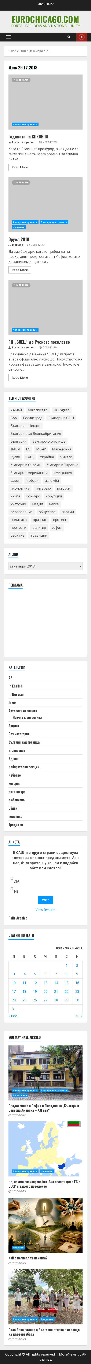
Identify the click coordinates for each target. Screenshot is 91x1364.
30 (77, 1000)
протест (59, 519)
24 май (16, 410)
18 (24, 991)
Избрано (14, 775)
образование (22, 511)
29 (67, 1000)
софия (57, 527)
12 (35, 982)
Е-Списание (16, 750)
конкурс (33, 496)
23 (77, 991)
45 (10, 677)
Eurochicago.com (45, 19)
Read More (20, 167)
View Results (45, 909)
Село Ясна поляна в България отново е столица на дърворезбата (45, 1296)
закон (15, 480)
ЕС (28, 449)
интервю (43, 488)
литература (16, 791)
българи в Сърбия (25, 464)
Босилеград (32, 418)
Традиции (15, 824)
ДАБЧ (15, 449)
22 (67, 991)
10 (14, 982)
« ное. (13, 1015)
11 (24, 982)
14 (56, 982)
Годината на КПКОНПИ (45, 102)
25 (24, 1000)
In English (61, 410)
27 (45, 1000)
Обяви (12, 808)
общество (47, 511)
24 (14, 1000)
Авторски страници (25, 124)
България (18, 441)
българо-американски (29, 472)
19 (35, 991)
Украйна (47, 457)
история (63, 488)
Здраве (13, 758)
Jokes (12, 702)
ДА (16, 881)
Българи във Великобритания (36, 433)
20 (45, 991)
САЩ (30, 457)
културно (18, 504)
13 (45, 982)
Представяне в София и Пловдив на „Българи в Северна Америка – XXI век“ (45, 1072)
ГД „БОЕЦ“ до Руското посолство (45, 307)
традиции (38, 535)
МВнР (41, 449)
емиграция (63, 472)
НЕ (16, 891)
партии (68, 511)
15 (67, 982)
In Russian (15, 694)
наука (54, 504)
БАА (14, 418)
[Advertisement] (40, 624)
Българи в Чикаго (25, 425)
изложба (52, 480)
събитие (17, 535)
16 (77, 982)
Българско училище (48, 441)
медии (37, 504)
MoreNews (68, 1354)
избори (32, 480)
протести (18, 527)
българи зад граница (54, 222)
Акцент (13, 725)
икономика (20, 488)
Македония (61, 449)
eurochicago (38, 410)
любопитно (16, 799)
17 (14, 991)
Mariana (17, 245)
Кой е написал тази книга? (45, 1225)
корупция (54, 496)
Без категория (19, 733)
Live (81, 37)
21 (56, 991)
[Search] (69, 37)
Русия (15, 457)
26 (35, 1000)
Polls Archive (17, 918)
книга (15, 496)
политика (19, 227)
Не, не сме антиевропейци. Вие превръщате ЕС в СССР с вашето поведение (45, 1148)
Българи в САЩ (61, 418)
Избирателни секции (23, 766)
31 (14, 1008)
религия (39, 527)
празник (40, 519)
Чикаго (66, 457)
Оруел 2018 (45, 204)
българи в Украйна (62, 464)
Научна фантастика (27, 717)
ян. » (79, 1015)
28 (56, 1000)
